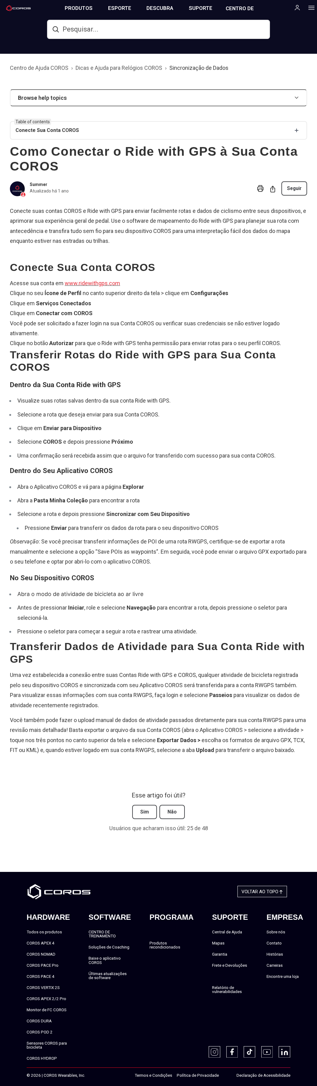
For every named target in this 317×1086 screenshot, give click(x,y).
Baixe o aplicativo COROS (105, 960)
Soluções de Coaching (109, 946)
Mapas (218, 942)
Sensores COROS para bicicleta (47, 1045)
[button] (158, 97)
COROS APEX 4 (40, 942)
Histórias (275, 954)
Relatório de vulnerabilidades (227, 989)
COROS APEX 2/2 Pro (46, 998)
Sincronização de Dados (198, 68)
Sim (144, 812)
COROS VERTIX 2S (43, 987)
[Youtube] (267, 1052)
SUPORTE (200, 8)
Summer (38, 184)
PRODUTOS (79, 8)
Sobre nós (276, 931)
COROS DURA (39, 1020)
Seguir (294, 188)
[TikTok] (249, 1052)
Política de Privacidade (198, 1075)
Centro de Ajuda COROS (39, 68)
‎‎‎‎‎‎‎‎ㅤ (225, 1075)
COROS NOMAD (41, 954)
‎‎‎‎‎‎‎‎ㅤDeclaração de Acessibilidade (263, 1075)
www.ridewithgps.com (92, 283)
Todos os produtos (44, 931)
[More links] (310, 7)
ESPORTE (119, 8)
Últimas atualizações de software (108, 975)
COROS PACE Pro (43, 965)
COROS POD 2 (40, 1031)
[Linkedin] (284, 1052)
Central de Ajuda (227, 931)
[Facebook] (232, 1052)
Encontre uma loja (283, 976)
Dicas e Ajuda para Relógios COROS (119, 68)
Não (172, 812)
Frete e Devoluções (229, 965)
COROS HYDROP (42, 1058)
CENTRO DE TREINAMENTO (244, 10)
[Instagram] (214, 1052)
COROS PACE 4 (40, 976)
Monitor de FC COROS (47, 1009)
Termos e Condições (153, 1075)
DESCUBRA (159, 8)
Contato (274, 942)
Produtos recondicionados (165, 945)
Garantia (219, 954)
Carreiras (275, 965)
